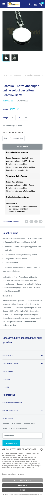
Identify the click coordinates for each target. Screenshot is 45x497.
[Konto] (35, 4)
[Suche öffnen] (30, 4)
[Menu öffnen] (3, 4)
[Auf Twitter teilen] (36, 221)
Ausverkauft (22, 146)
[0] (40, 4)
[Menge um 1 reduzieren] (12, 117)
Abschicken (11, 443)
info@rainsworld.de (19, 164)
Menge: (5, 117)
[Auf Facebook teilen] (26, 221)
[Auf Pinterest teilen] (31, 221)
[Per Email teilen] (40, 221)
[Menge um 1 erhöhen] (26, 117)
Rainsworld (7, 101)
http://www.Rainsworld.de (25, 167)
